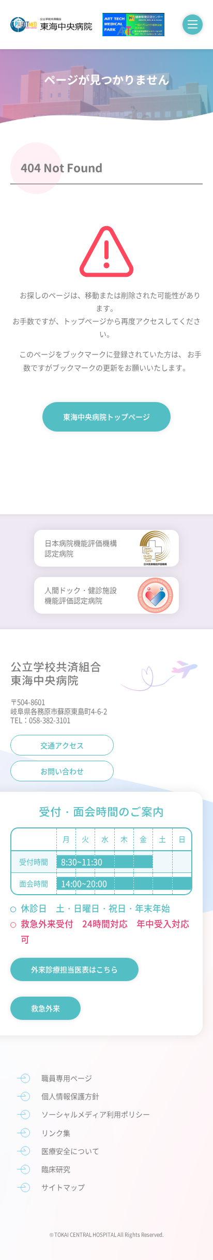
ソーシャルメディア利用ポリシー (95, 1114)
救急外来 (45, 1008)
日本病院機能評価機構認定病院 (80, 548)
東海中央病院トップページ (106, 416)
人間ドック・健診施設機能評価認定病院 (80, 595)
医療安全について (70, 1151)
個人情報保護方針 (70, 1096)
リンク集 (55, 1133)
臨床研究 (55, 1169)
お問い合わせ (62, 771)
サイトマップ (63, 1187)
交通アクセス (62, 745)
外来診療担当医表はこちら (74, 969)
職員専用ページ (66, 1078)
